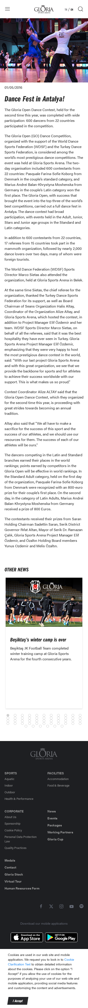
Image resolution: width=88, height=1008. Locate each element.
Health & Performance (19, 798)
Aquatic (9, 779)
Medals (10, 860)
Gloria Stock (14, 874)
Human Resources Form (22, 888)
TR (66, 9)
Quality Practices (15, 848)
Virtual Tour (13, 881)
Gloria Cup (55, 839)
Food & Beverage (58, 785)
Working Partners (60, 832)
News (51, 811)
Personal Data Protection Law (21, 839)
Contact (10, 867)
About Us (10, 817)
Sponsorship (12, 823)
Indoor (9, 785)
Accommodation (58, 779)
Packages (54, 825)
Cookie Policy (13, 830)
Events (52, 818)
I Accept (17, 1001)
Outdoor (10, 792)
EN (72, 9)
